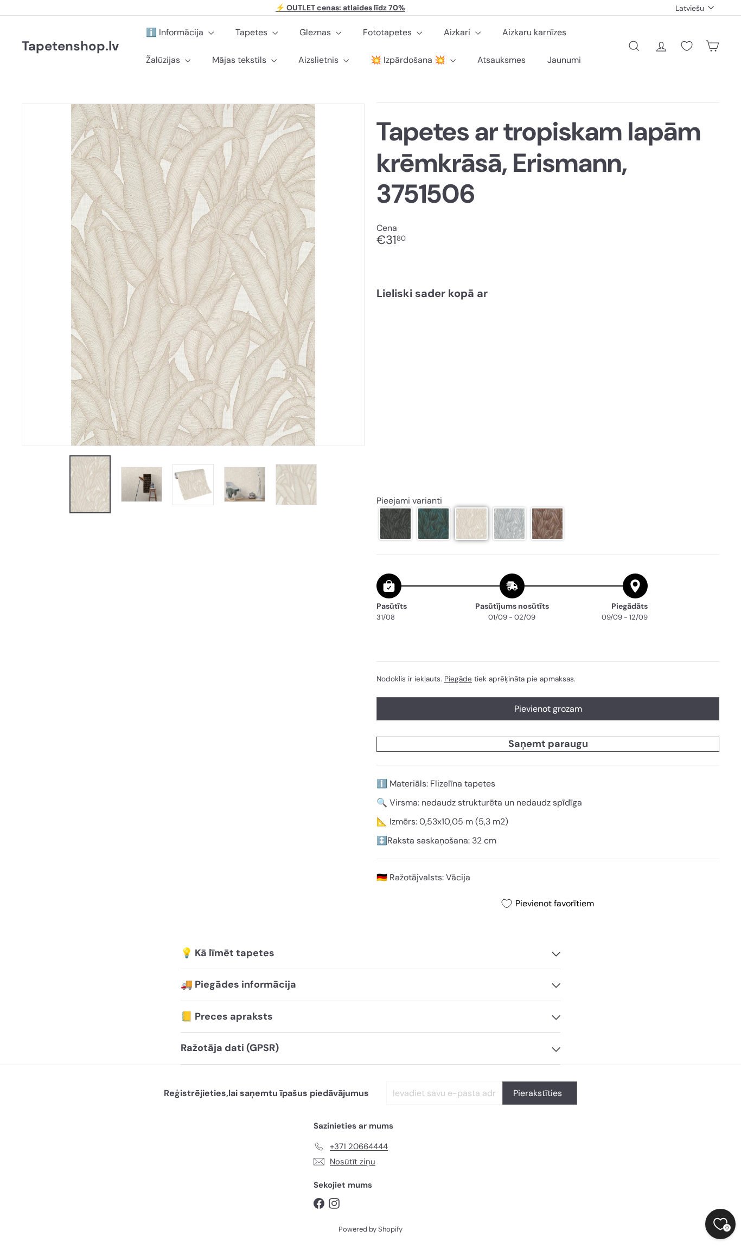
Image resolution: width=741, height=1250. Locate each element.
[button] (395, 523)
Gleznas (316, 32)
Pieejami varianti (409, 500)
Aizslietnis (319, 60)
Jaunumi (564, 60)
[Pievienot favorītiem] (705, 330)
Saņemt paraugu (548, 743)
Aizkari (458, 32)
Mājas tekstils (240, 60)
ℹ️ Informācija (176, 32)
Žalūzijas (164, 60)
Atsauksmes (501, 60)
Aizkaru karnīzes (534, 32)
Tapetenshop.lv (70, 46)
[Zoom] (193, 275)
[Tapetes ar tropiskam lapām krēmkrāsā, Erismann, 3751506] (548, 345)
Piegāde (458, 679)
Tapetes (252, 32)
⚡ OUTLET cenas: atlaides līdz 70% (340, 7)
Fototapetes (388, 32)
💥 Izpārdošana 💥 (409, 60)
